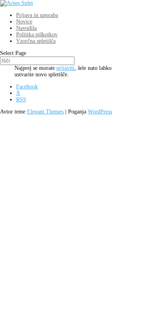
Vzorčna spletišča (36, 41)
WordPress (100, 112)
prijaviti (65, 68)
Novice (24, 22)
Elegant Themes (45, 112)
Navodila (26, 28)
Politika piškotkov (37, 35)
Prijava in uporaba (37, 15)
